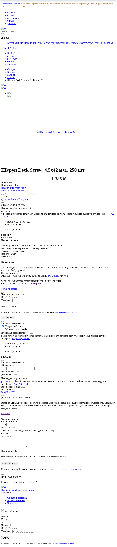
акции (10, 15)
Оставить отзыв (9, 464)
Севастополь (92, 43)
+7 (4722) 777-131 (21, 338)
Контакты (12, 503)
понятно (5, 413)
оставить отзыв (9, 288)
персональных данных (69, 312)
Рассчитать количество (13, 190)
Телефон (28, 430)
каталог (11, 12)
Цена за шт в (8, 306)
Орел (61, 43)
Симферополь (106, 43)
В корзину (23, 199)
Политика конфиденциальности (18, 490)
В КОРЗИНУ (8, 392)
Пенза (67, 43)
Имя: (4, 297)
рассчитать (6, 211)
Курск (48, 43)
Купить (5, 538)
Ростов (74, 43)
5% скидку (53, 275)
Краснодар (39, 43)
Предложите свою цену (13, 188)
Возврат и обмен (16, 500)
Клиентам (6, 492)
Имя (3, 427)
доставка (11, 23)
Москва (55, 43)
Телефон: (6, 300)
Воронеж (29, 43)
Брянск (20, 43)
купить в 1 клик (9, 199)
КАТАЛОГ (13, 53)
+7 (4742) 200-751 (10, 48)
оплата (10, 20)
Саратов (82, 43)
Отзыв (4, 433)
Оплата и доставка (17, 497)
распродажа (13, 18)
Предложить (8, 317)
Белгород (12, 43)
